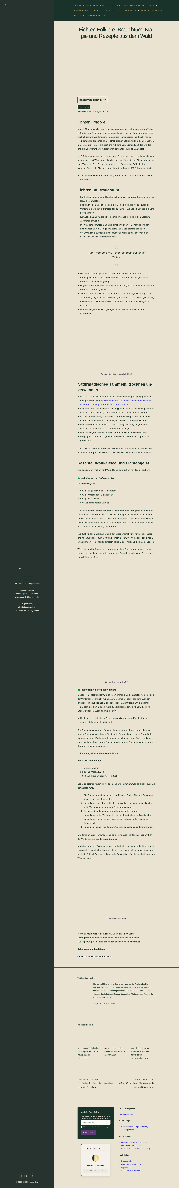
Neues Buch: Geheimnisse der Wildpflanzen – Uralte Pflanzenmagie (88, 1051)
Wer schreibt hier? (126, 1115)
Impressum (126, 1167)
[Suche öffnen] (6, 5)
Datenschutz (126, 1161)
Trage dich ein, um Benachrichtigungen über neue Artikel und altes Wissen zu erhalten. (95, 1117)
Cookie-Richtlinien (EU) (131, 1164)
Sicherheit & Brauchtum (131, 1171)
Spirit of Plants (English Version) (134, 1127)
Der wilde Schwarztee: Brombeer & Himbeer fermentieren (140, 1051)
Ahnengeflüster (127, 1130)
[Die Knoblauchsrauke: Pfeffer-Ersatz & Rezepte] (116, 1037)
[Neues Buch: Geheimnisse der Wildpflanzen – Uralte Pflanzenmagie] (89, 1037)
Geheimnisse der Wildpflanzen (134, 1142)
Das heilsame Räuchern (131, 1145)
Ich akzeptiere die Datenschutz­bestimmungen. (96, 1127)
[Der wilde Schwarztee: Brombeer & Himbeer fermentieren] (143, 1037)
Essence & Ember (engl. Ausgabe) (135, 1149)
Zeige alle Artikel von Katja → (105, 1003)
